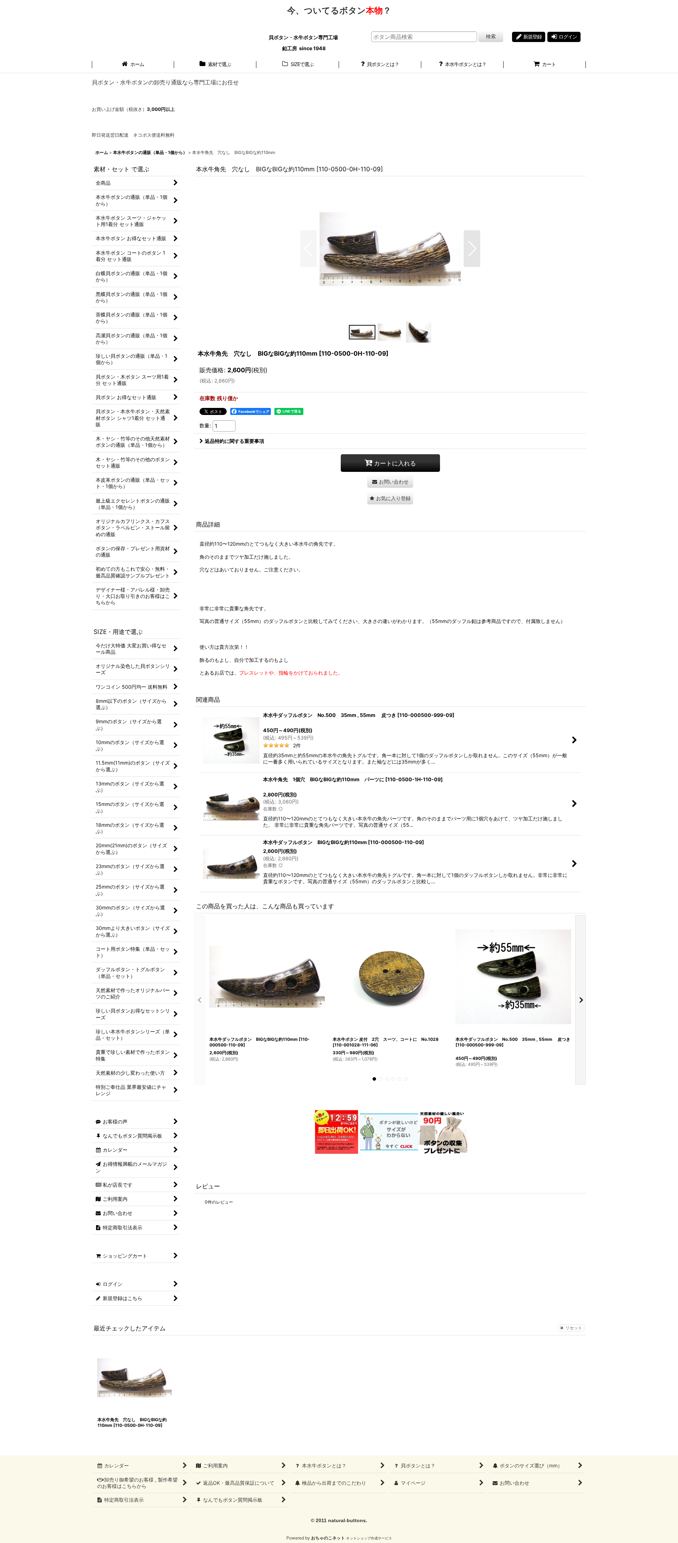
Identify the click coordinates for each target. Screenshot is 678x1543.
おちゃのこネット (328, 1538)
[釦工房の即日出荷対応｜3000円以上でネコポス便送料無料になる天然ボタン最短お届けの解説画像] (336, 1131)
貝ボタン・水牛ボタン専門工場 (304, 37)
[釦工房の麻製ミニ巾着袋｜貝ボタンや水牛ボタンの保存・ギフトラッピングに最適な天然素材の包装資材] (442, 1131)
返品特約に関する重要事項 (234, 441)
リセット (573, 1327)
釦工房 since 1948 (304, 48)
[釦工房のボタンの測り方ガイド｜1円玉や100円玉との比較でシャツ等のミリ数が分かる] (389, 1131)
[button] (308, 248)
